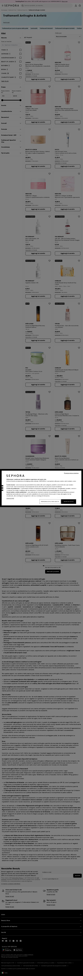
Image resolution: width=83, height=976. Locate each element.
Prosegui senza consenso (71, 473)
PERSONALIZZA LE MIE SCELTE (50, 501)
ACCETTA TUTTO (68, 501)
